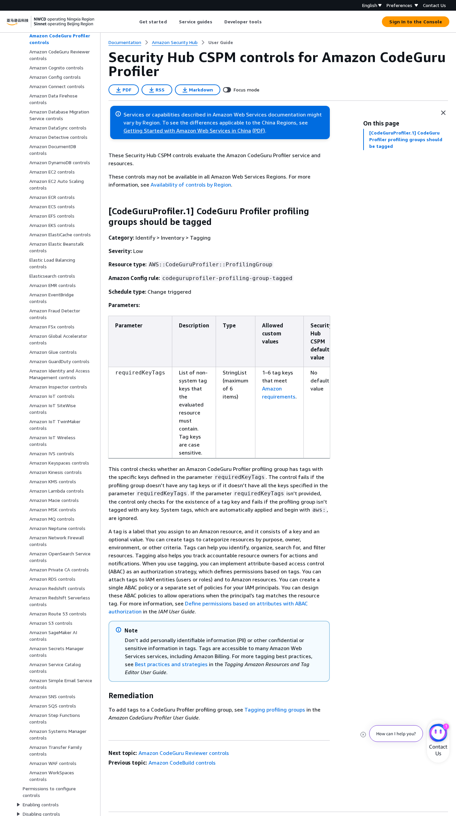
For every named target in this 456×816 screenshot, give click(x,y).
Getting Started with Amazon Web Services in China (187, 130)
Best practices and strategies (171, 664)
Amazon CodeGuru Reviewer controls (184, 753)
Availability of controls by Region (191, 184)
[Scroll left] (134, 21)
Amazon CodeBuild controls (182, 762)
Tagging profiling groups (274, 709)
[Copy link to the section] (103, 211)
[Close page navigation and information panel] (443, 112)
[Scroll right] (266, 21)
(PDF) (258, 130)
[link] (220, 42)
